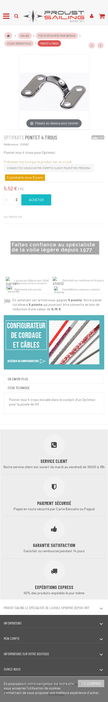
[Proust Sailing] (54, 16)
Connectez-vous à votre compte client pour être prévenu (48, 168)
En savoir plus (18, 379)
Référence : (12, 144)
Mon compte (12, 638)
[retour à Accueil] (8, 35)
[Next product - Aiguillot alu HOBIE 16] (100, 45)
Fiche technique (19, 388)
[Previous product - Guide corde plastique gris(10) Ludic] (91, 45)
